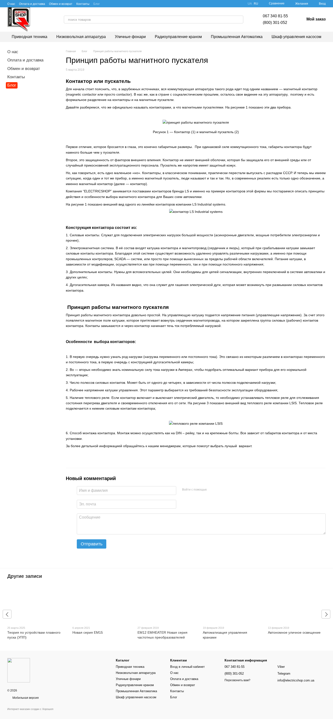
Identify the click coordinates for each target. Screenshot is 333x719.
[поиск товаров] (239, 19)
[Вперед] (326, 614)
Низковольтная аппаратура (81, 37)
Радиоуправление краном (178, 37)
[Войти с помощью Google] (212, 490)
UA (250, 3)
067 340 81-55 (275, 16)
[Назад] (7, 614)
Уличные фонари (130, 37)
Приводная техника (29, 37)
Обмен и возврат (60, 4)
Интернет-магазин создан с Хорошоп (30, 709)
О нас (11, 4)
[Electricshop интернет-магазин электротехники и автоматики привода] (18, 670)
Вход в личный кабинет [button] (187, 667)
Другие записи (24, 576)
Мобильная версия (25, 697)
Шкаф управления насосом (296, 37)
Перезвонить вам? (237, 680)
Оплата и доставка (32, 4)
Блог (96, 4)
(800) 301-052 (275, 22)
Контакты (82, 4)
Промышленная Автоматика (237, 37)
